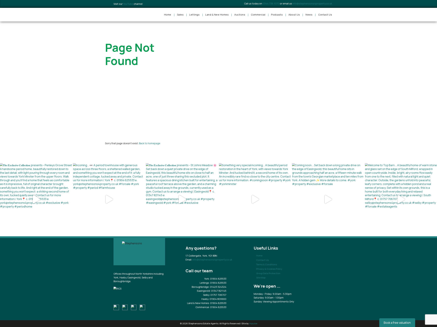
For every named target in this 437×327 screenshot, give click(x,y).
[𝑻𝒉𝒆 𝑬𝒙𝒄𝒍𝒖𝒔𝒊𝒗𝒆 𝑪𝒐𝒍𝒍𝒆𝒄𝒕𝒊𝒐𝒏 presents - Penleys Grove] (36, 199)
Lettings (194, 14)
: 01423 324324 (217, 286)
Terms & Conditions (266, 264)
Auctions (239, 14)
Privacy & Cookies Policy (269, 268)
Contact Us (325, 14)
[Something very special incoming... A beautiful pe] (255, 199)
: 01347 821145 (218, 290)
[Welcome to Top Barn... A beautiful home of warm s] (401, 199)
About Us (294, 14)
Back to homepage (149, 143)
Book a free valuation (397, 323)
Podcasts (277, 14)
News (309, 14)
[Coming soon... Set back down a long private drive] (328, 199)
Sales (180, 14)
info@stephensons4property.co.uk (312, 3)
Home (167, 14)
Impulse (253, 323)
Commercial (258, 14)
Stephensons (128, 15)
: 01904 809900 (217, 299)
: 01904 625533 (217, 278)
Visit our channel (128, 3)
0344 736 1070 (271, 3)
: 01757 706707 (217, 294)
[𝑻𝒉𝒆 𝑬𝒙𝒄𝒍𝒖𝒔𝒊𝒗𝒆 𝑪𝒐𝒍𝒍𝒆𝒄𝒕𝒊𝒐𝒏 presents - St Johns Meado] (182, 199)
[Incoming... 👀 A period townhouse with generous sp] (109, 199)
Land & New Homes (217, 14)
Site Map (260, 277)
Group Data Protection (268, 273)
